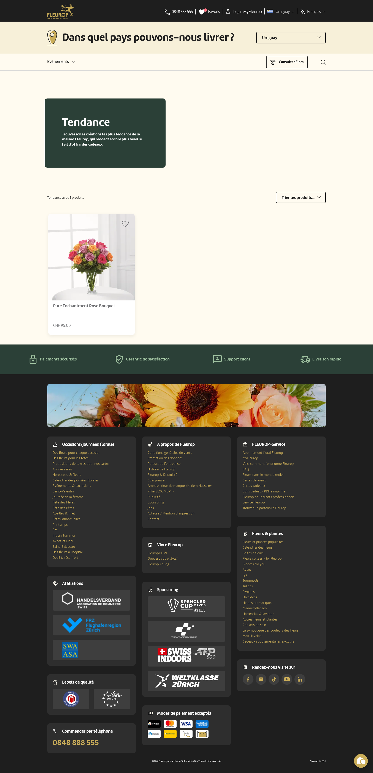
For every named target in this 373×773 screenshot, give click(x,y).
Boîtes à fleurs (253, 553)
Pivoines (249, 592)
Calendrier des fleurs (258, 547)
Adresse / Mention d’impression (171, 513)
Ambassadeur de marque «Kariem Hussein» (180, 486)
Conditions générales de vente (170, 453)
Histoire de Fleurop (161, 469)
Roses (247, 569)
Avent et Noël (63, 541)
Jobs (151, 508)
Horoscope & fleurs (67, 475)
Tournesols (251, 581)
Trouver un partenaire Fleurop (264, 508)
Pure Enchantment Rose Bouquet (84, 306)
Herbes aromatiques (257, 603)
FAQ (246, 469)
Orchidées (250, 597)
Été (55, 530)
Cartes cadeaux (254, 486)
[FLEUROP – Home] (60, 11)
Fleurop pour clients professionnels (268, 497)
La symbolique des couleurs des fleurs (271, 630)
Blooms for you (254, 564)
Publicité (154, 497)
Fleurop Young (158, 564)
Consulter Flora (291, 62)
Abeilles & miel (64, 513)
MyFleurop (250, 458)
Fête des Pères (63, 508)
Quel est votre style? (163, 558)
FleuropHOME (158, 553)
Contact (153, 519)
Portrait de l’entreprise (164, 464)
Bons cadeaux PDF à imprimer (264, 491)
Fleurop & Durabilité (162, 475)
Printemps (60, 525)
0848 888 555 (76, 743)
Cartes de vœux (254, 480)
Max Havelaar (252, 636)
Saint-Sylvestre (64, 547)
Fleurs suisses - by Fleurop (262, 558)
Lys (245, 575)
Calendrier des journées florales (76, 480)
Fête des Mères (64, 502)
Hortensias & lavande (258, 614)
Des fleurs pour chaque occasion (76, 453)
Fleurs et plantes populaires (263, 542)
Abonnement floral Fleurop (263, 453)
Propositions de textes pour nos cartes (81, 464)
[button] (61, 61)
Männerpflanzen (255, 608)
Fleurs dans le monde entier (263, 475)
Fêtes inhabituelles (66, 519)
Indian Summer (64, 536)
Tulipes (248, 586)
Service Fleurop (254, 502)
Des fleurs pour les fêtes (71, 458)
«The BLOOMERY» (161, 491)
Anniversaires (62, 469)
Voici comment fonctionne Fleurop (268, 464)
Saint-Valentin (63, 491)
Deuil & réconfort (65, 558)
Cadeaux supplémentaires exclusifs (268, 641)
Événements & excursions (72, 486)
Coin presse (156, 480)
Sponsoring (156, 502)
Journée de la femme (68, 497)
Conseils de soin (254, 625)
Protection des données (165, 458)
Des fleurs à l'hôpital (68, 552)
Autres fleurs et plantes (260, 619)
